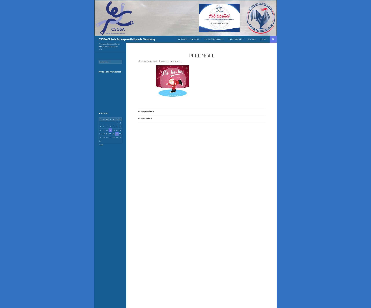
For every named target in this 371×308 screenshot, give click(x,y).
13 (110, 130)
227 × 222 (165, 61)
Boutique (252, 39)
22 (117, 134)
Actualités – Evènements (188, 39)
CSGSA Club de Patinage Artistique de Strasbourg (127, 39)
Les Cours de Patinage (214, 39)
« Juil (101, 145)
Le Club (263, 39)
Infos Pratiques (235, 39)
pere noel (177, 61)
